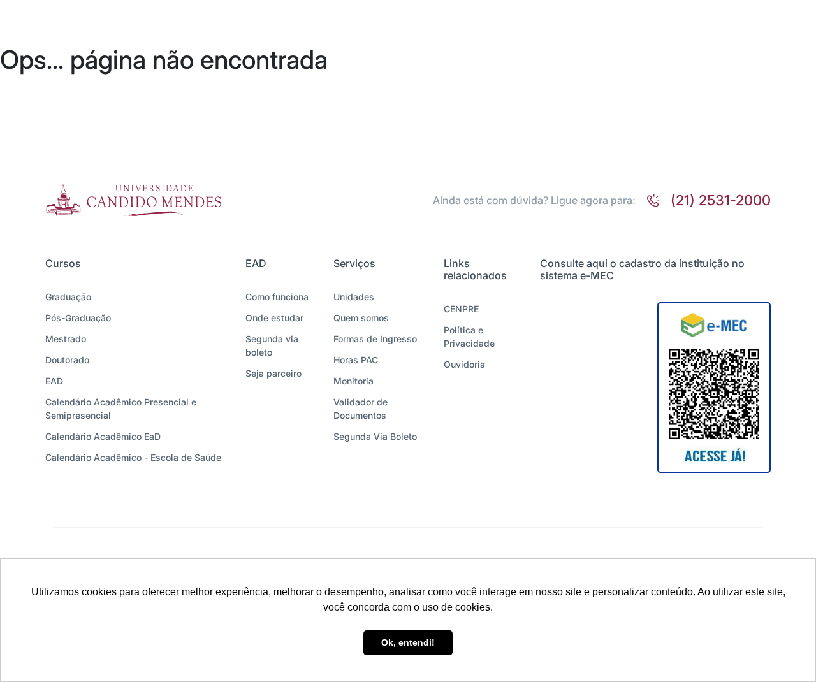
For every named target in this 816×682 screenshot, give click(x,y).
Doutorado (67, 359)
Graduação (68, 296)
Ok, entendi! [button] (408, 642)
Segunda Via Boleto (375, 436)
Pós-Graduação (78, 317)
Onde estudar (274, 317)
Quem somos (361, 317)
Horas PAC (355, 359)
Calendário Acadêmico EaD (103, 436)
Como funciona (277, 296)
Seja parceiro (273, 373)
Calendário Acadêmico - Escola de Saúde (133, 457)
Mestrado (65, 338)
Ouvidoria (464, 364)
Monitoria (353, 380)
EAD (54, 380)
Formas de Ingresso (375, 338)
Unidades (353, 296)
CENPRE (461, 308)
